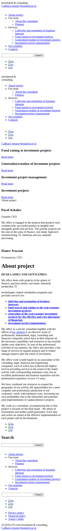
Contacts (13, 49)
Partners (19, 24)
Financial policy (17, 515)
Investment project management (32, 42)
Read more (7, 156)
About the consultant (26, 21)
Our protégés (15, 46)
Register (24, 5)
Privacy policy (16, 512)
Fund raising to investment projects (34, 36)
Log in (32, 5)
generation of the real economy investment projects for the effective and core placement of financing (34, 316)
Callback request (10, 5)
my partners (18, 332)
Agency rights (16, 519)
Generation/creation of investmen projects (37, 39)
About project (15, 14)
